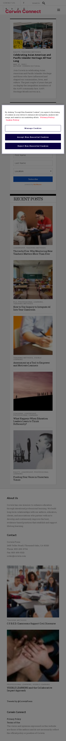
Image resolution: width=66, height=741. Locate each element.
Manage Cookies (33, 128)
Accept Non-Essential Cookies (33, 137)
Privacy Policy (47, 117)
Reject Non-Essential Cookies (33, 146)
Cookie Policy (12, 120)
